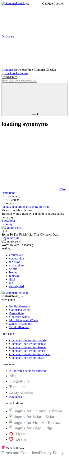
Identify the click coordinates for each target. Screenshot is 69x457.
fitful (12, 279)
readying (33, 206)
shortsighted (16, 286)
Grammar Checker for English (27, 340)
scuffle (13, 268)
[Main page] (15, 3)
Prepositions (16, 313)
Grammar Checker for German (27, 347)
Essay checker (21, 392)
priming (22, 206)
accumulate (16, 255)
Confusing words (19, 309)
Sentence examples (20, 323)
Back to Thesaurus (16, 73)
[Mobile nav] (3, 74)
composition (16, 258)
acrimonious (16, 265)
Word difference (19, 327)
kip (11, 282)
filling (5, 206)
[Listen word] (30, 159)
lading (13, 206)
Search (35, 114)
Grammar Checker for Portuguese (29, 354)
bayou (13, 272)
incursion (14, 262)
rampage (14, 275)
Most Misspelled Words (23, 320)
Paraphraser (16, 396)
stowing (44, 206)
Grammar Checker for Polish (26, 357)
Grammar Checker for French (27, 350)
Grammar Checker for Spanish (27, 343)
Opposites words (19, 316)
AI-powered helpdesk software (28, 370)
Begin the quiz (10, 238)
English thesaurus (19, 306)
